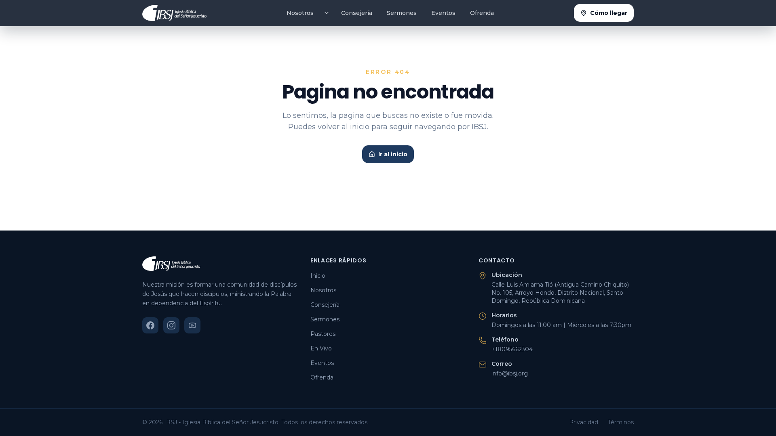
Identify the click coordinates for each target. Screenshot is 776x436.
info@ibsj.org (509, 373)
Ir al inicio (392, 154)
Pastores (322, 333)
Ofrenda (482, 13)
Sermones (402, 13)
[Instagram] (171, 325)
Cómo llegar (608, 13)
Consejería (356, 13)
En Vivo (321, 348)
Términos (621, 422)
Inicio (317, 275)
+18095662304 (512, 349)
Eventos (443, 13)
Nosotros (300, 13)
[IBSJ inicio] (174, 13)
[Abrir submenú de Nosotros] (326, 12)
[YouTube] (192, 325)
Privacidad (583, 422)
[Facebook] (150, 325)
